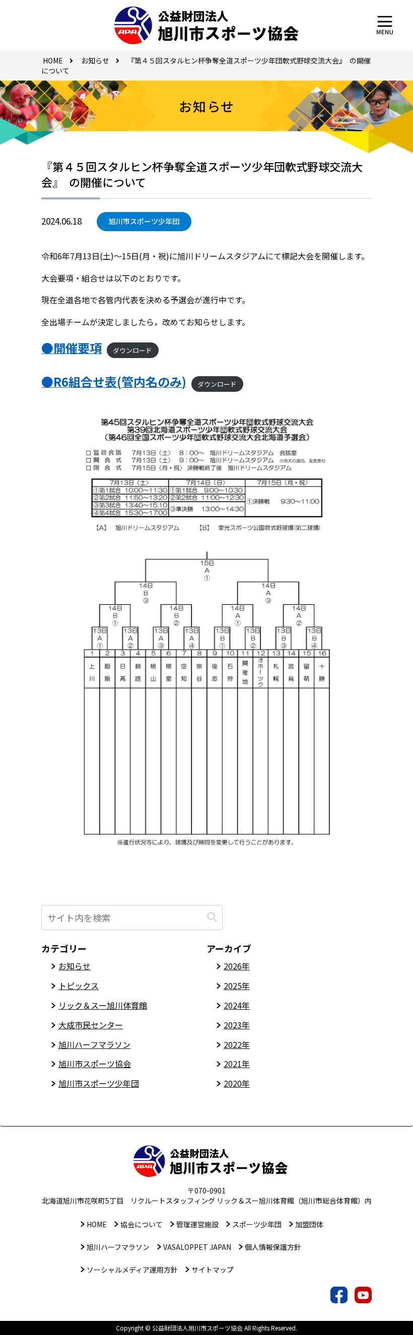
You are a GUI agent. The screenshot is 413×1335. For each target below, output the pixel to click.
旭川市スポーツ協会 (94, 1064)
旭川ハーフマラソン (94, 1044)
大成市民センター (90, 1025)
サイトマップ (212, 1269)
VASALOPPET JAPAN (197, 1247)
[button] (212, 917)
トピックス (78, 985)
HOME (97, 1224)
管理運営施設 (197, 1224)
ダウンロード (132, 350)
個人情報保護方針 (273, 1247)
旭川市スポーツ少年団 (144, 221)
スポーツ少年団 (257, 1224)
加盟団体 (309, 1224)
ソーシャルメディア (132, 1269)
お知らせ (74, 966)
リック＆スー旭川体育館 (102, 1005)
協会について (141, 1224)
